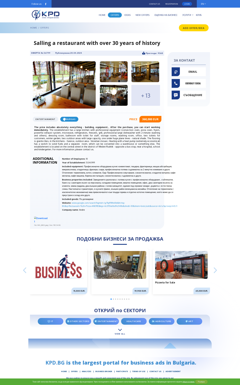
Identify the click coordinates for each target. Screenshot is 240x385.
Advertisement (173, 371)
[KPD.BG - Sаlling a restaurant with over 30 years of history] (64, 84)
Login (187, 4)
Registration (171, 4)
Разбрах (201, 382)
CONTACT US (155, 371)
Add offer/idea (194, 28)
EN (202, 4)
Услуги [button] (186, 15)
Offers (44, 28)
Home (33, 28)
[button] (215, 270)
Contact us (154, 4)
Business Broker (103, 371)
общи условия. (188, 382)
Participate (122, 371)
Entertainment (45, 119)
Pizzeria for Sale (165, 282)
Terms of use (138, 371)
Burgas (71, 119)
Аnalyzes (86, 371)
